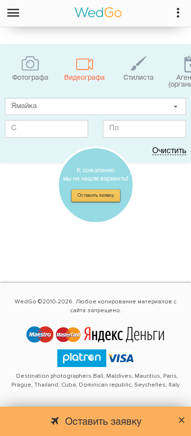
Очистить (169, 151)
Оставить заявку (95, 195)
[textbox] (95, 106)
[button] (175, 106)
